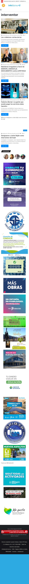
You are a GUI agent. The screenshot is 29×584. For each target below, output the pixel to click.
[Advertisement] (14, 569)
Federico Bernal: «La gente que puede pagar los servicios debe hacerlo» (12, 104)
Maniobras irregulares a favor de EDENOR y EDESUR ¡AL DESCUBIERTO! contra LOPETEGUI (13, 69)
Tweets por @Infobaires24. (7, 463)
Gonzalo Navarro (5, 35)
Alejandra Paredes (6, 64)
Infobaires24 (20, 551)
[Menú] (0, 9)
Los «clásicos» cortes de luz (11, 37)
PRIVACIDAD (8, 551)
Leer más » (4, 45)
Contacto (14, 551)
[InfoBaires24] (14, 5)
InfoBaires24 (5, 133)
